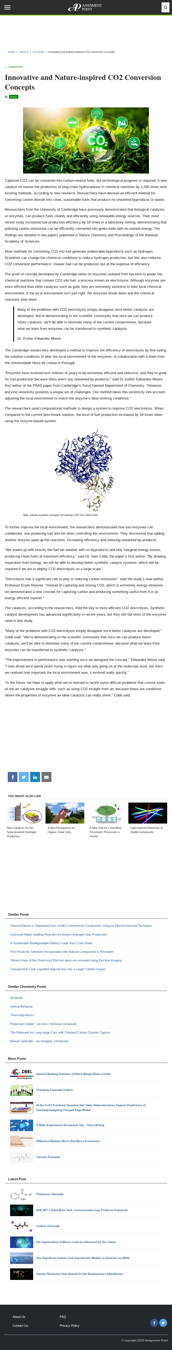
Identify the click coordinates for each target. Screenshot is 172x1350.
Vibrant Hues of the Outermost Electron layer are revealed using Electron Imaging (66, 960)
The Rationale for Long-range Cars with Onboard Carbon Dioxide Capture (60, 1032)
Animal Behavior (21, 1006)
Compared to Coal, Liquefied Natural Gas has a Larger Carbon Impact (58, 969)
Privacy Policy (69, 1325)
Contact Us (20, 1325)
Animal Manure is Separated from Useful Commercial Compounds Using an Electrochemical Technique (81, 925)
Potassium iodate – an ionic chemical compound (43, 1024)
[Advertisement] (86, 31)
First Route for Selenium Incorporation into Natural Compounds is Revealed (61, 951)
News (13, 96)
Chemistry (15, 66)
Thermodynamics (22, 1015)
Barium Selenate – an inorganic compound (39, 1041)
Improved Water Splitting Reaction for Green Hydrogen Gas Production (58, 934)
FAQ (63, 1317)
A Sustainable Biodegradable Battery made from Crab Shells (51, 943)
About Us (19, 1317)
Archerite (16, 998)
